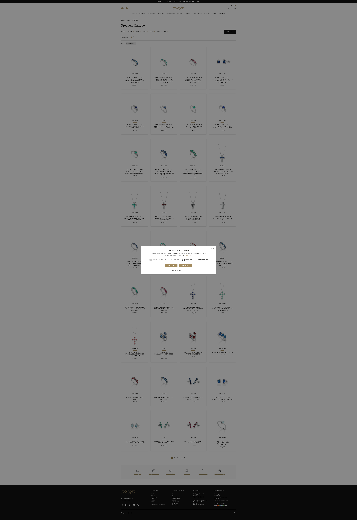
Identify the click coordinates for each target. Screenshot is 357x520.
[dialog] (178, 260)
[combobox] (211, 248)
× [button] (213, 248)
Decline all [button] (185, 265)
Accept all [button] (171, 265)
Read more (189, 255)
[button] (178, 270)
